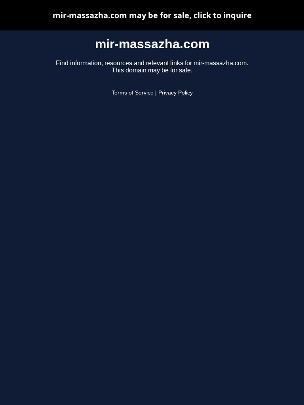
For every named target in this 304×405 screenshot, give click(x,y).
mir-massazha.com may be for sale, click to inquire (152, 15)
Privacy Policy (175, 93)
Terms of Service (133, 93)
